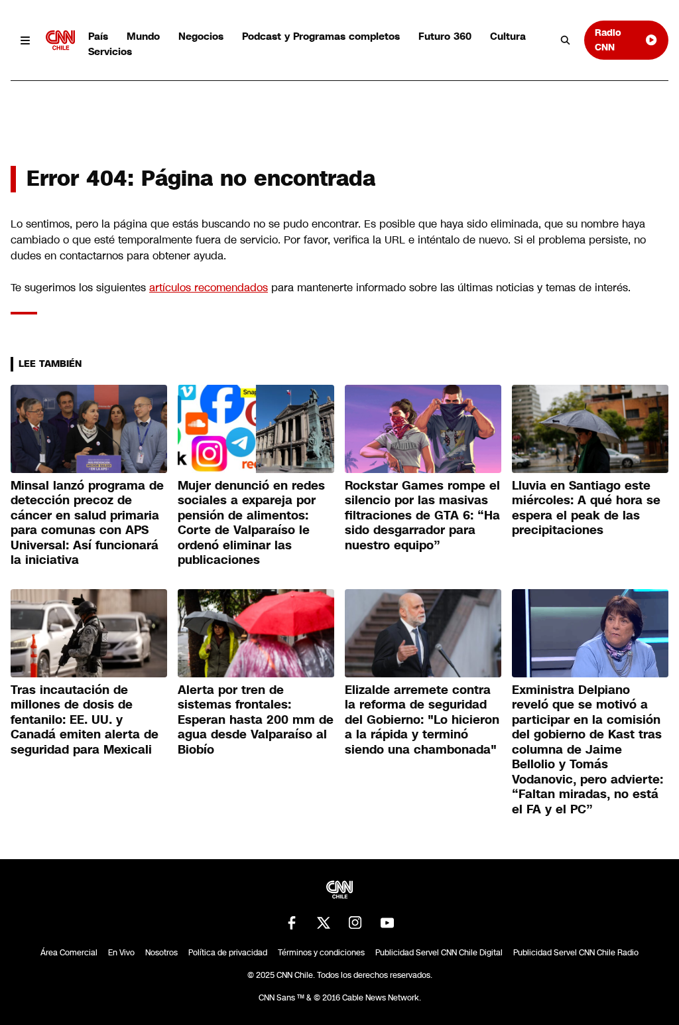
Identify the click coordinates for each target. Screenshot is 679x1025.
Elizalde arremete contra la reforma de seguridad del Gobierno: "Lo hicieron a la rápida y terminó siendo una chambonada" (422, 719)
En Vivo (121, 952)
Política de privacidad (227, 952)
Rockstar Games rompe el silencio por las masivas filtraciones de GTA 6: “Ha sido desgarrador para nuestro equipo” (422, 515)
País (98, 36)
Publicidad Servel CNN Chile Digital (439, 952)
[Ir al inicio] (60, 40)
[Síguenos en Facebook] (291, 922)
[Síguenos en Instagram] (355, 922)
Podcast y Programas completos (321, 36)
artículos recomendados (208, 287)
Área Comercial (68, 952)
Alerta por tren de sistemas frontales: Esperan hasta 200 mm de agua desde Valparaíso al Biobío (256, 719)
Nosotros (161, 952)
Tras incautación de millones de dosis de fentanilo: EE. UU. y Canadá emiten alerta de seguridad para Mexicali (84, 719)
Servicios (110, 51)
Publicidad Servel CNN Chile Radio (576, 952)
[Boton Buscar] (566, 40)
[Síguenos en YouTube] (387, 922)
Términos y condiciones (321, 952)
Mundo (143, 36)
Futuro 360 (444, 36)
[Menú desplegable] (25, 40)
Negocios (200, 36)
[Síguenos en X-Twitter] (323, 922)
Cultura (508, 36)
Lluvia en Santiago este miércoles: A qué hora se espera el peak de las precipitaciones (586, 508)
